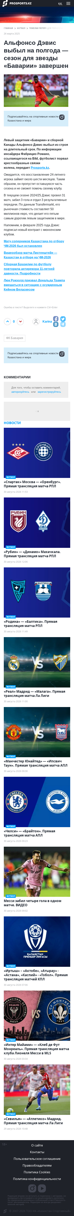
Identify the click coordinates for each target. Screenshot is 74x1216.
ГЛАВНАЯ (8, 28)
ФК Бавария (14, 338)
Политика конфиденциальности (37, 1179)
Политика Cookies (37, 1172)
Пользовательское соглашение (37, 1159)
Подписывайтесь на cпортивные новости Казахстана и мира (33, 118)
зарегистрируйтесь (49, 391)
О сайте (37, 1145)
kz (47, 167)
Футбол (21, 28)
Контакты (37, 1152)
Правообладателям (37, 1165)
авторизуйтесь (20, 391)
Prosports (38, 167)
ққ (60, 3)
